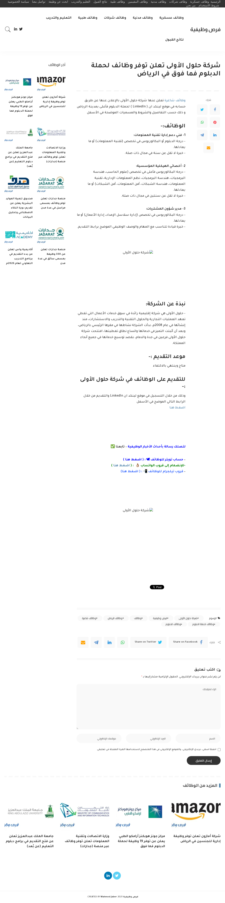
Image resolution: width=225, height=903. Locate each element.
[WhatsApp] (202, 122)
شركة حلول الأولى (188, 618)
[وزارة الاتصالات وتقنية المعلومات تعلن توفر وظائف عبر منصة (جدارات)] (51, 133)
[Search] (7, 29)
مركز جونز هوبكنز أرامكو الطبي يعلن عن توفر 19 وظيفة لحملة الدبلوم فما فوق (21, 106)
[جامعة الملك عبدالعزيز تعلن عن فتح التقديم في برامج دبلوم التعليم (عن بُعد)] (18, 133)
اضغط (132, 472)
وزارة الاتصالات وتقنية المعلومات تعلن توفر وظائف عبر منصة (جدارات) (87, 841)
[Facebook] (215, 109)
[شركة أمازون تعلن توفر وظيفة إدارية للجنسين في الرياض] (51, 82)
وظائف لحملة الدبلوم (203, 624)
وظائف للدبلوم (173, 624)
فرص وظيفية (205, 29)
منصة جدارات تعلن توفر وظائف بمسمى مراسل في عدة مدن (52, 204)
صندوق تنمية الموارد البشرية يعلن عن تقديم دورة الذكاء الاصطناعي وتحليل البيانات (19, 208)
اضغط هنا (177, 408)
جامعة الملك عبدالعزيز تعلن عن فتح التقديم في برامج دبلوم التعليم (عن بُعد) (19, 157)
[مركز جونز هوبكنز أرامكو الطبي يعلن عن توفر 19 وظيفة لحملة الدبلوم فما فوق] (18, 82)
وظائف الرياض (115, 618)
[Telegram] (202, 135)
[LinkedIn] (15, 29)
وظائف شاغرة (175, 101)
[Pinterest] (215, 122)
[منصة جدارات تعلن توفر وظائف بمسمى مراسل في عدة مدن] (51, 183)
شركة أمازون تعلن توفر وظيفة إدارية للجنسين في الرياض (52, 102)
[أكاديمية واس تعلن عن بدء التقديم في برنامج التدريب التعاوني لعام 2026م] (18, 234)
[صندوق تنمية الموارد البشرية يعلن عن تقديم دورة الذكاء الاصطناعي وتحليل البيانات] (18, 183)
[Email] (208, 147)
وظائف (138, 618)
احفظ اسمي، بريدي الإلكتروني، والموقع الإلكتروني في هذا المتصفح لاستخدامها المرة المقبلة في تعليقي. (156, 749)
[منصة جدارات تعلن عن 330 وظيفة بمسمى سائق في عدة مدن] (51, 234)
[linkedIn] (109, 642)
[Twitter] (21, 29)
